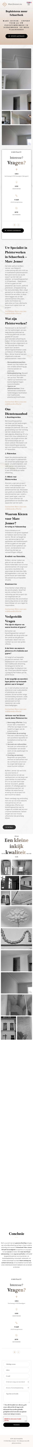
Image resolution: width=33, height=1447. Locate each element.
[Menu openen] (28, 4)
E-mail (16, 200)
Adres (16, 174)
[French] (31, 2)
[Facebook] (14, 225)
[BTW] (16, 208)
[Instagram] (18, 225)
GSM (16, 186)
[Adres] (16, 169)
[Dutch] (27, 2)
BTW (16, 212)
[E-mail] (16, 195)
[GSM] (16, 182)
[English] (29, 2)
